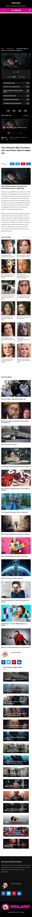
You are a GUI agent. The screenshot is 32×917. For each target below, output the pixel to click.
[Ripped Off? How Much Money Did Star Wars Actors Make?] (16, 712)
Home (2, 48)
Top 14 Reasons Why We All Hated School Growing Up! (15, 466)
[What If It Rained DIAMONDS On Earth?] (16, 736)
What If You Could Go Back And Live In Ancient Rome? (15, 647)
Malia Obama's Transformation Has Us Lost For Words (23, 339)
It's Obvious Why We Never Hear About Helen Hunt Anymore (7, 360)
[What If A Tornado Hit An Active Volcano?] (16, 689)
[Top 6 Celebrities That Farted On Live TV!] (16, 844)
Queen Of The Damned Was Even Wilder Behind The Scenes (7, 276)
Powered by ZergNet (26, 237)
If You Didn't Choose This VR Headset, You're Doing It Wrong (8, 297)
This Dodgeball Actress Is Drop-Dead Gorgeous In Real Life (8, 339)
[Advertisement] (16, 29)
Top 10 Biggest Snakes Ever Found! (17, 751)
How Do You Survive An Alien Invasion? (12, 578)
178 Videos (25, 115)
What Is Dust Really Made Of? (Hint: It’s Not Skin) (14, 556)
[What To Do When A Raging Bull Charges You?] (4, 140)
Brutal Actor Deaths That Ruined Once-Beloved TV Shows (7, 318)
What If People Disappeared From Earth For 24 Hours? (15, 534)
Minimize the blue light (16, 95)
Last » (22, 133)
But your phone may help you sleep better (16, 91)
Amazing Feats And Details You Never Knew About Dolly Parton (23, 360)
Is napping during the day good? (16, 103)
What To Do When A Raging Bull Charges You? (13, 399)
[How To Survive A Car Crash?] (16, 677)
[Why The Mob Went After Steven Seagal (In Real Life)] (16, 796)
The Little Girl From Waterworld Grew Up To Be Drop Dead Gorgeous (23, 276)
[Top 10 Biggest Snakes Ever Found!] (16, 748)
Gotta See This (10, 48)
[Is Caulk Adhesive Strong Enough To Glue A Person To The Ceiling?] (16, 772)
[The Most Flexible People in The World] (16, 820)
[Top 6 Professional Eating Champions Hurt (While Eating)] (16, 832)
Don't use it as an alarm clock (16, 86)
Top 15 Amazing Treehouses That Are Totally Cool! (14, 512)
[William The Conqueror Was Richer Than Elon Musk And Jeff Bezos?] (16, 724)
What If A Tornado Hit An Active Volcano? (16, 6)
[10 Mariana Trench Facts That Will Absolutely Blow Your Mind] (16, 760)
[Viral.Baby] (16, 10)
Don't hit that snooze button (16, 99)
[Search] (30, 10)
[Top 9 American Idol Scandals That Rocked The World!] (16, 784)
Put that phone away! (16, 83)
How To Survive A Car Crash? (9, 444)
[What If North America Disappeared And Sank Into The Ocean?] (16, 808)
